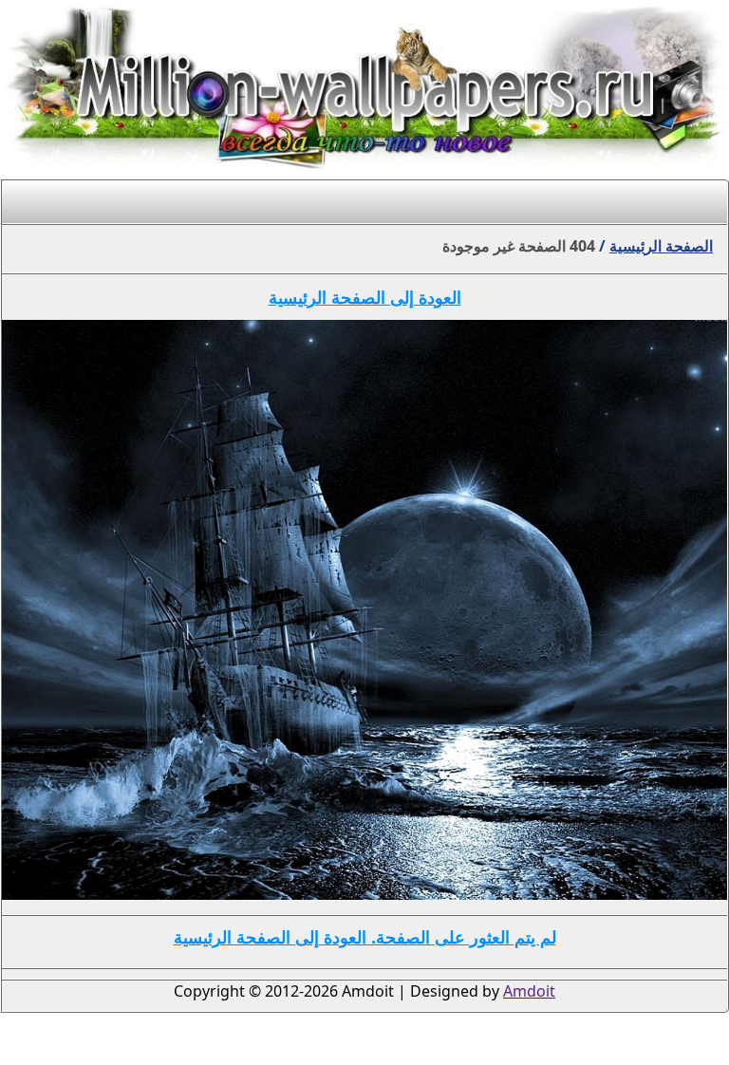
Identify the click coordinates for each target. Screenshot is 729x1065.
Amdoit (529, 991)
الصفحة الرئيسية (661, 245)
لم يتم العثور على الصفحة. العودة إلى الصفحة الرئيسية (365, 936)
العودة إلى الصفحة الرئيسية (365, 297)
